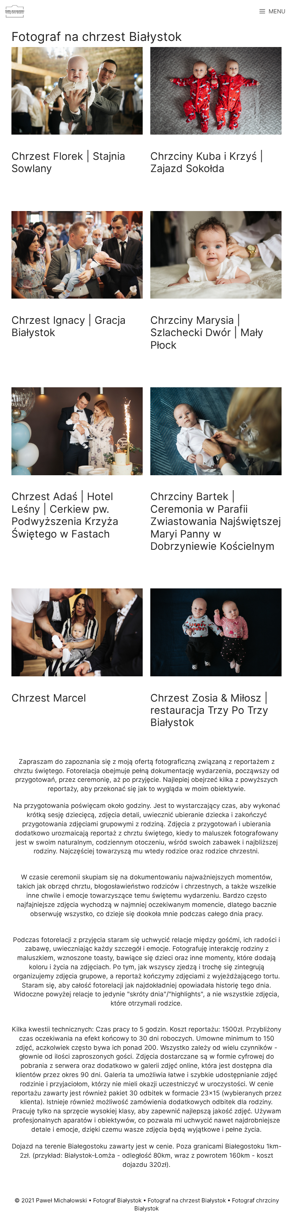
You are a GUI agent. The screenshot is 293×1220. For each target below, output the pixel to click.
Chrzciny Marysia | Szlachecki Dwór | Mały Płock (206, 332)
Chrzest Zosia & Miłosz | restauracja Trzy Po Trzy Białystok (209, 710)
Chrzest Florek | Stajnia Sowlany (68, 162)
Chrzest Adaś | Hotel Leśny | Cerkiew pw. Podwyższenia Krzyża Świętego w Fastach (64, 515)
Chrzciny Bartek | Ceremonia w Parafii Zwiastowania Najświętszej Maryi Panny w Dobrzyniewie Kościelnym (215, 521)
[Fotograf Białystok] (15, 11)
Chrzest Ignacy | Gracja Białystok (68, 326)
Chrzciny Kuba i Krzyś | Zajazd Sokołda (206, 162)
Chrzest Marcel (48, 698)
